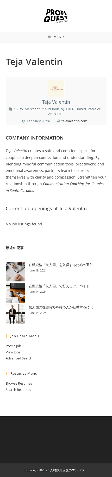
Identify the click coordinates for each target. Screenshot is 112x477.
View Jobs (13, 352)
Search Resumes (18, 389)
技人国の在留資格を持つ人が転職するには (61, 307)
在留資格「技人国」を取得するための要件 (61, 264)
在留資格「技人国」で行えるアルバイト (59, 286)
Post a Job (13, 345)
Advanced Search (19, 358)
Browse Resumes (19, 383)
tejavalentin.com (74, 121)
